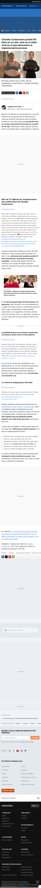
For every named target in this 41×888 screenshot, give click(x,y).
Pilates (14, 30)
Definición (5, 781)
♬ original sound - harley (9, 399)
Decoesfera (5, 855)
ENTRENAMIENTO (7, 6)
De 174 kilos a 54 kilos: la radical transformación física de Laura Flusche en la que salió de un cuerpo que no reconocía (20, 293)
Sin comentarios (9, 93)
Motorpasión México (27, 875)
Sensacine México (26, 869)
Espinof (23, 830)
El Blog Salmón (25, 852)
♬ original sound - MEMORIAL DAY (13, 246)
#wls (21, 397)
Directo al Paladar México (9, 875)
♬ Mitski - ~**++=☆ (8, 358)
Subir (34, 806)
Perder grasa (25, 781)
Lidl (29, 30)
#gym (24, 243)
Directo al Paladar (7, 840)
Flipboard (24, 93)
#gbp (8, 397)
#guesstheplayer (31, 243)
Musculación (6, 766)
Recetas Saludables (27, 773)
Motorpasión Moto (26, 842)
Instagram (21, 750)
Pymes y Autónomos (27, 855)
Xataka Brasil (6, 869)
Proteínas (6, 30)
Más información (23, 886)
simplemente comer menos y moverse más (18, 407)
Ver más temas (8, 790)
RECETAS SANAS (21, 6)
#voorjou (22, 239)
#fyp (18, 239)
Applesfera (5, 821)
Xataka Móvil (6, 818)
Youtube (17, 750)
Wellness (11, 553)
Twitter (20, 93)
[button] (15, 106)
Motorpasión (25, 840)
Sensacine (24, 828)
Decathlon (22, 30)
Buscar (38, 798)
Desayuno (5, 777)
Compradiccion (6, 857)
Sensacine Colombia (27, 872)
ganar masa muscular (27, 784)
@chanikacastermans (8, 209)
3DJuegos (24, 815)
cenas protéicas (7, 784)
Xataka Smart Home (8, 823)
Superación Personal (24, 553)
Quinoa (18, 723)
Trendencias (5, 852)
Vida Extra (24, 818)
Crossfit (25, 723)
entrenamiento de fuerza (28, 777)
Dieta (33, 30)
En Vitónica (7, 289)
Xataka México (6, 867)
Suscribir (35, 737)
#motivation (5, 243)
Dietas (4, 773)
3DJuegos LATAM (26, 867)
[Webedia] (36, 1)
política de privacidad (27, 741)
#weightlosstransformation (10, 241)
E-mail (27, 93)
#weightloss (5, 239)
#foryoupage (12, 239)
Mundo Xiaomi (6, 826)
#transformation (32, 241)
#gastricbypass (22, 241)
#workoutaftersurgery (15, 243)
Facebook (17, 93)
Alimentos (24, 770)
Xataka (4, 815)
